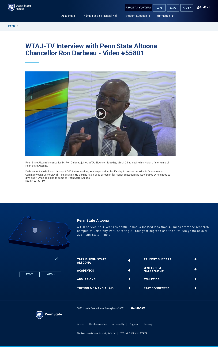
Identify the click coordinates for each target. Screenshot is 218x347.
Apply (187, 7)
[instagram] (32, 258)
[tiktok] (56, 259)
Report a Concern (138, 7)
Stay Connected (156, 288)
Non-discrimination (98, 324)
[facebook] (23, 258)
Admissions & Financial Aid (100, 15)
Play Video (100, 113)
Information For (165, 15)
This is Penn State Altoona (91, 261)
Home (11, 25)
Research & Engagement (153, 270)
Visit (173, 7)
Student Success (136, 15)
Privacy (80, 324)
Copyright (134, 324)
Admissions (86, 279)
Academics (68, 15)
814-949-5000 (138, 308)
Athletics (151, 279)
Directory (148, 324)
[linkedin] (48, 258)
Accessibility (118, 324)
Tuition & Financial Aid (95, 288)
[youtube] (40, 258)
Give (159, 7)
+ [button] (129, 260)
